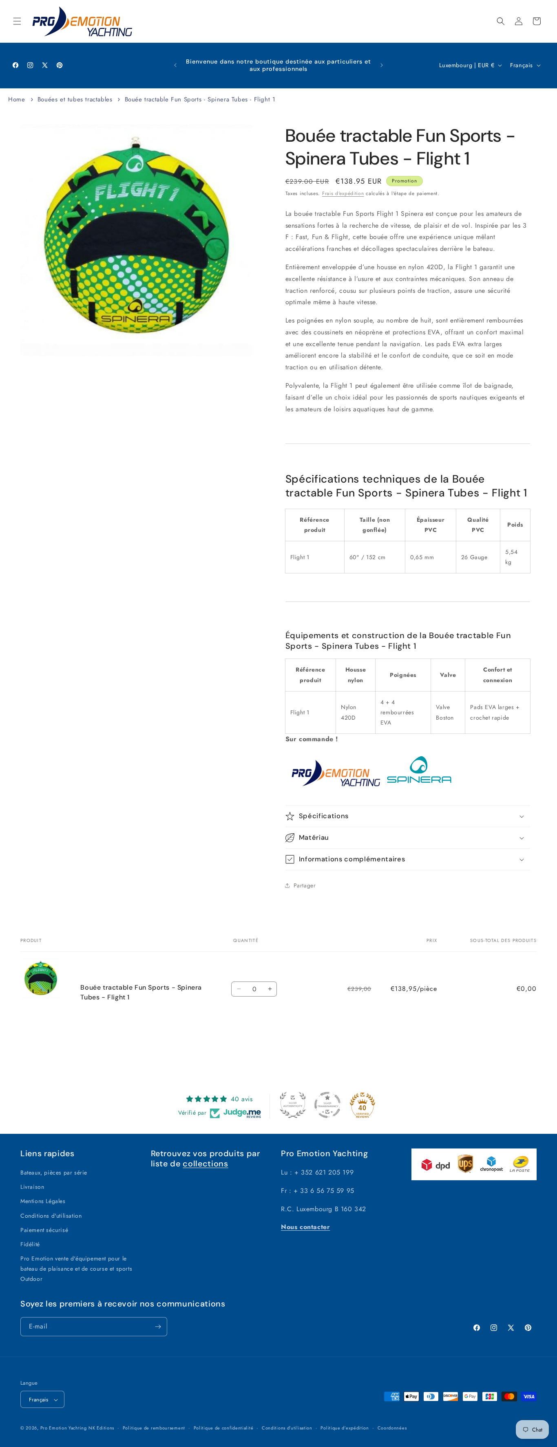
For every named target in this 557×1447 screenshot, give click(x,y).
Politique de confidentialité (224, 1428)
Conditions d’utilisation (287, 1428)
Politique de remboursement (154, 1428)
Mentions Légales (43, 1201)
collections (205, 1163)
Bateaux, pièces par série (53, 1172)
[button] (17, 21)
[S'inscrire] (158, 1326)
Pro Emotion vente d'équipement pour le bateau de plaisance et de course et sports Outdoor (76, 1268)
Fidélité (30, 1244)
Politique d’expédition (344, 1428)
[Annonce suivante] (382, 65)
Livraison (32, 1187)
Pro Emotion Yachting (63, 1428)
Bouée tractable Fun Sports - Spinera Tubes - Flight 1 (200, 99)
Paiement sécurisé (44, 1230)
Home (16, 99)
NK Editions (101, 1428)
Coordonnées (392, 1428)
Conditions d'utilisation (51, 1216)
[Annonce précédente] (175, 65)
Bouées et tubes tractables (75, 99)
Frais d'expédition (343, 193)
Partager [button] (305, 885)
